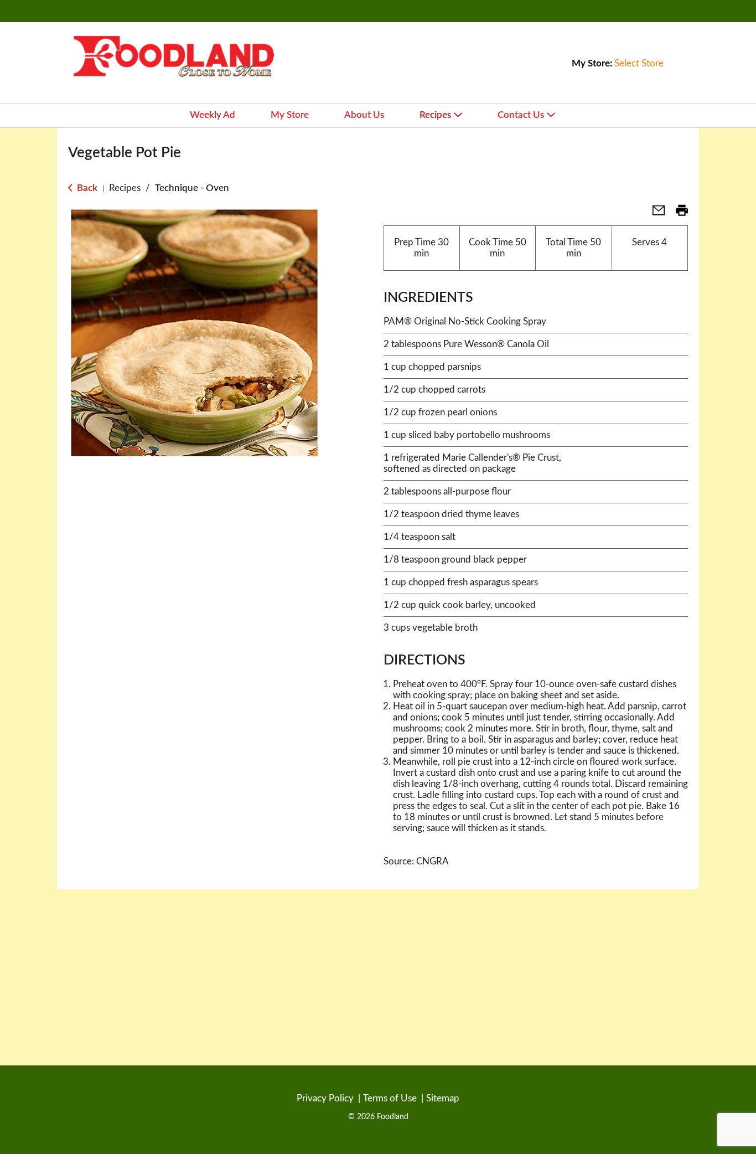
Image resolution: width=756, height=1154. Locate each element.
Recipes (125, 188)
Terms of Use (390, 1098)
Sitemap (442, 1098)
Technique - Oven (192, 188)
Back (86, 188)
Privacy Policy (325, 1098)
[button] (654, 214)
